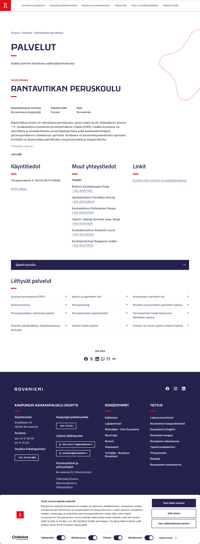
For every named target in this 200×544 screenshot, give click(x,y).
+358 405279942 (82, 245)
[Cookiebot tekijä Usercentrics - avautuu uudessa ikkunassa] (20, 538)
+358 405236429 (83, 234)
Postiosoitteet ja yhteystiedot (67, 465)
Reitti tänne (19, 189)
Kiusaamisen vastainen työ (149, 296)
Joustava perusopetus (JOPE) (28, 296)
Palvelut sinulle (170, 5)
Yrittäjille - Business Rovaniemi (117, 454)
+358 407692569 (83, 212)
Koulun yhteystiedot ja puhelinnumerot (160, 180)
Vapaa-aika (121, 5)
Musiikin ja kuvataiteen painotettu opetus (157, 305)
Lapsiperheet (113, 423)
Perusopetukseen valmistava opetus (32, 313)
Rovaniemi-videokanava (164, 441)
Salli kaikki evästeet (174, 503)
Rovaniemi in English (162, 429)
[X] (91, 359)
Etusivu (15, 33)
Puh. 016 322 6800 (27, 457)
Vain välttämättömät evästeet (174, 523)
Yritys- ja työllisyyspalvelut (144, 5)
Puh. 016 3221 (66, 425)
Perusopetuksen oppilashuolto (90, 313)
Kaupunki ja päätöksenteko (63, 5)
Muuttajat (111, 435)
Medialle (155, 459)
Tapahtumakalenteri (162, 447)
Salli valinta (174, 513)
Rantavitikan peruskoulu (48, 33)
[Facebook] (86, 359)
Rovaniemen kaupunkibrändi (167, 423)
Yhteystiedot (158, 453)
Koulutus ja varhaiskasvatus (96, 5)
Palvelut (27, 33)
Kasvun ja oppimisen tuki (86, 296)
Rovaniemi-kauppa (161, 435)
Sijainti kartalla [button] (26, 264)
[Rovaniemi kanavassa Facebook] (167, 389)
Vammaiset (112, 447)
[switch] (92, 537)
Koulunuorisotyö (20, 305)
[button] (69, 150)
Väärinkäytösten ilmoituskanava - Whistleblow (67, 483)
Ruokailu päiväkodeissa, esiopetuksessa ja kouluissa (35, 327)
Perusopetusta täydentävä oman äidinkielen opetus (152, 315)
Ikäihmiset (111, 417)
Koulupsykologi (81, 305)
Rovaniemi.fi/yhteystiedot (73, 472)
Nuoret (109, 441)
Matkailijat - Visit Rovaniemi (122, 429)
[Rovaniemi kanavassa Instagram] (175, 389)
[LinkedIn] (97, 359)
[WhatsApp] (103, 359)
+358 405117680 (82, 190)
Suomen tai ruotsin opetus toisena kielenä (158, 325)
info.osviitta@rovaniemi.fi (75, 444)
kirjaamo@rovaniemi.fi (73, 453)
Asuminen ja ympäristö (33, 5)
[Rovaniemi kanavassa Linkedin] (183, 389)
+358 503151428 (82, 223)
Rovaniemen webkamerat (166, 464)
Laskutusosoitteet (162, 417)
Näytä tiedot (165, 538)
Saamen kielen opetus (85, 325)
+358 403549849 (83, 201)
